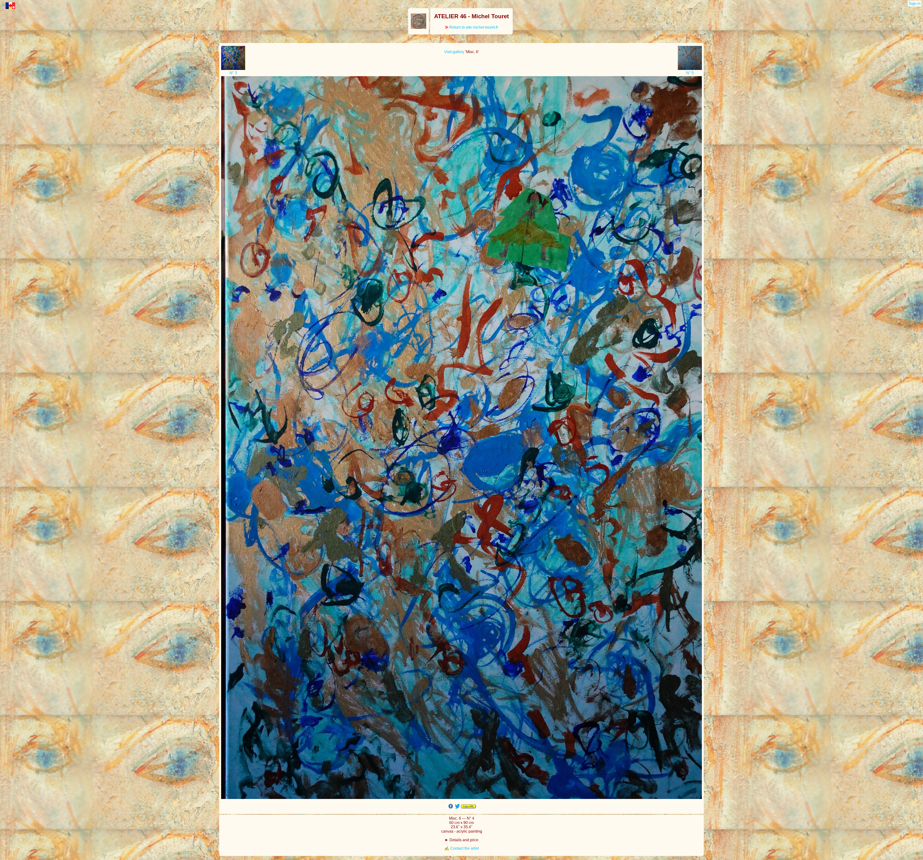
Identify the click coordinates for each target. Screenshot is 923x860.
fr (4, 5)
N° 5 (690, 73)
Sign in (915, 3)
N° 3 (233, 73)
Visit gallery (454, 52)
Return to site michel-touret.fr (471, 27)
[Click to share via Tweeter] (457, 806)
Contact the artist (464, 848)
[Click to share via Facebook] (450, 806)
